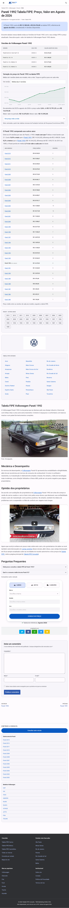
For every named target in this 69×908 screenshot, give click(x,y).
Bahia (6, 377)
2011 (20, 315)
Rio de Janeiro (51, 361)
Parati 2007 (8, 185)
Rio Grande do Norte (53, 365)
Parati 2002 (8, 211)
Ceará (7, 381)
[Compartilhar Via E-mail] (47, 632)
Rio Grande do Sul (52, 373)
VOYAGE (5, 808)
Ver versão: (6, 82)
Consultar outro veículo (34, 730)
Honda (4, 886)
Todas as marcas (7, 853)
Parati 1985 (8, 299)
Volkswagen (12, 8)
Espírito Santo (9, 390)
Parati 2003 (8, 206)
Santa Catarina (51, 381)
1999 (40, 319)
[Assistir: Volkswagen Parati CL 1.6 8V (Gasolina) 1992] (34, 523)
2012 (14, 315)
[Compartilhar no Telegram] (40, 632)
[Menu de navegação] (3, 3)
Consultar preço (34, 616)
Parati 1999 (8, 226)
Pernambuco (30, 390)
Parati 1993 (21, 141)
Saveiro (5, 805)
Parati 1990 (8, 273)
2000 (34, 319)
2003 (14, 319)
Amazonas (8, 369)
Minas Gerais (30, 373)
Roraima (49, 377)
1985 (7, 327)
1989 (40, 323)
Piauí (27, 394)
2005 (59, 315)
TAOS (4, 794)
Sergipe (49, 386)
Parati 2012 (8, 158)
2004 (7, 319)
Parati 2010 (8, 169)
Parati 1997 (8, 237)
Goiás (7, 394)
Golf (4, 788)
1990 (34, 323)
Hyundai (4, 893)
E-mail (37, 675)
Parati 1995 (8, 247)
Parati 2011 (8, 164)
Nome (6, 675)
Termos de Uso (40, 883)
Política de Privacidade (42, 879)
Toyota (4, 890)
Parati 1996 (8, 242)
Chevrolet (5, 876)
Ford (3, 883)
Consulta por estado (8, 856)
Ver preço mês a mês (12, 119)
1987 (53, 323)
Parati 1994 (8, 253)
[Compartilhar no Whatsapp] (34, 632)
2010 (27, 315)
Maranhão (29, 361)
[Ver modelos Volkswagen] (34, 343)
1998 (46, 319)
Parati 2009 (8, 174)
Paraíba (28, 381)
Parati (18, 8)
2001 (27, 319)
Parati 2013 (8, 153)
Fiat (3, 879)
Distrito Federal (9, 386)
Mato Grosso (30, 365)
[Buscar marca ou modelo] (66, 3)
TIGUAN (5, 818)
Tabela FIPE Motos (7, 845)
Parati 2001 (8, 216)
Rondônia (49, 369)
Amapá (7, 373)
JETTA (5, 812)
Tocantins (50, 394)
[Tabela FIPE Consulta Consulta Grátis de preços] (13, 2)
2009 (34, 315)
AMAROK (5, 798)
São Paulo (50, 390)
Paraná (28, 386)
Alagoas (7, 365)
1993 (20, 323)
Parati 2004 (8, 200)
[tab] (17, 585)
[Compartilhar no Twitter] (22, 632)
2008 (40, 315)
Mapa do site (6, 860)
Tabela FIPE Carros (7, 842)
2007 (46, 315)
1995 (7, 323)
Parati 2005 (8, 195)
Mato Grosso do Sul (32, 369)
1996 (59, 319)
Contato (38, 876)
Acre (6, 361)
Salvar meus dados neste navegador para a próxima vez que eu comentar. (26, 686)
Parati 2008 (8, 179)
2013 (7, 315)
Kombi (5, 801)
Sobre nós (39, 872)
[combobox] (34, 594)
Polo (4, 815)
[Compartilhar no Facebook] (28, 632)
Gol (4, 791)
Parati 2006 (8, 190)
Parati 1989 (8, 278)
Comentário (7, 651)
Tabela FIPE (4, 8)
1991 (27, 323)
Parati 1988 (8, 284)
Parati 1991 (28, 137)
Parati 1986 (8, 294)
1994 (14, 323)
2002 (20, 319)
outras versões (27, 549)
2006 (53, 315)
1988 (46, 323)
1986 (59, 323)
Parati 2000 (8, 221)
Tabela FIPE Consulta (31, 554)
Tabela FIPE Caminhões (9, 849)
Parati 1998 (8, 232)
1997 (53, 319)
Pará (27, 377)
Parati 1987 (8, 289)
